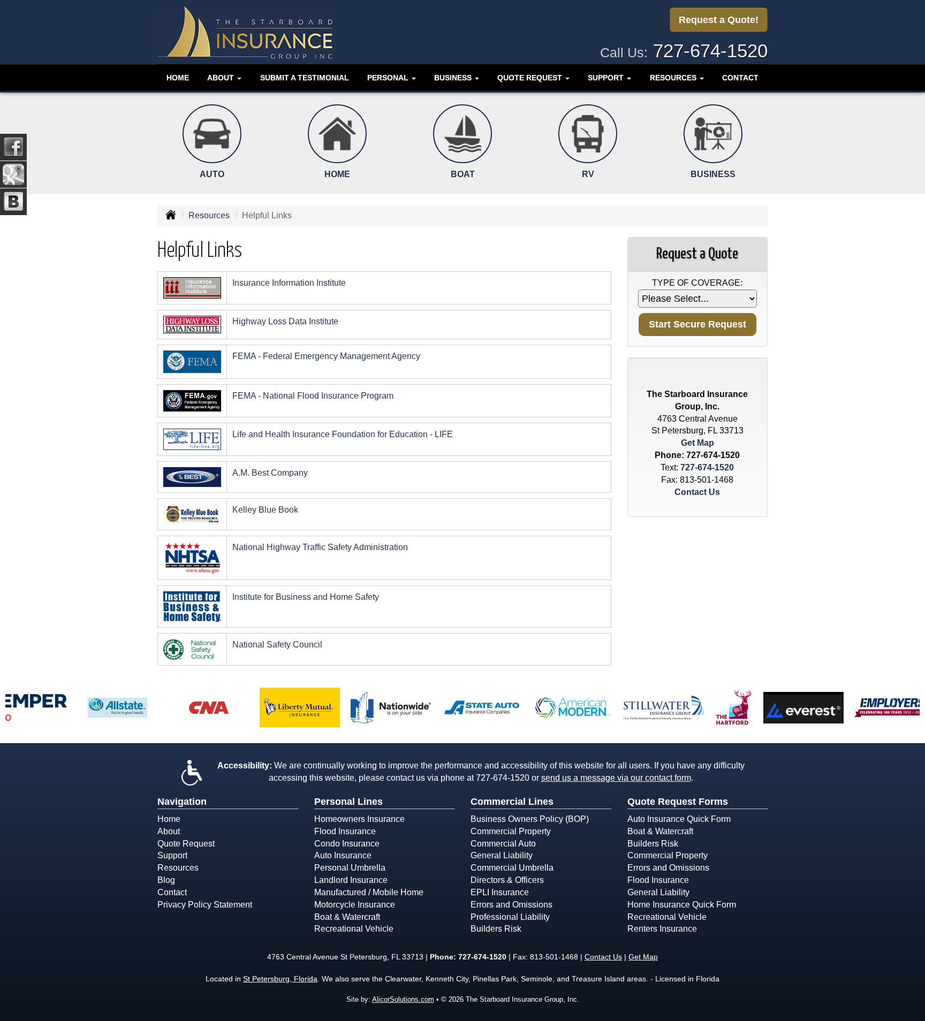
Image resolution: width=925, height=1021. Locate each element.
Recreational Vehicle (353, 928)
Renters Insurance (662, 928)
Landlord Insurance (351, 880)
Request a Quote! (719, 19)
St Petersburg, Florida (280, 978)
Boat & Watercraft (347, 916)
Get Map (697, 442)
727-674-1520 (710, 50)
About (168, 831)
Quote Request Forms (677, 801)
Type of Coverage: (697, 282)
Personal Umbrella (349, 867)
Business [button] (454, 77)
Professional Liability (510, 916)
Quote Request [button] (530, 77)
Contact (740, 77)
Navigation (182, 801)
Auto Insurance (342, 855)
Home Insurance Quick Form (681, 904)
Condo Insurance (347, 843)
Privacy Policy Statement (204, 904)
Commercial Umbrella (512, 867)
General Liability (502, 855)
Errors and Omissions (511, 904)
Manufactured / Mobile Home (368, 892)
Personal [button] (389, 77)
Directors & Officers (507, 880)
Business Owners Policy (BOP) (530, 819)
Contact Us (697, 492)
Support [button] (607, 77)
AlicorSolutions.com (403, 999)
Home (177, 77)
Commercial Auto (503, 843)
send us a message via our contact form (616, 777)
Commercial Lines (512, 801)
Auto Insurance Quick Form (679, 819)
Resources (209, 215)
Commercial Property (511, 831)
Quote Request (186, 843)
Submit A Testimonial (304, 77)
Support (172, 855)
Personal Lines (348, 801)
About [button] (221, 77)
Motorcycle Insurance (354, 904)
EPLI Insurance (500, 892)
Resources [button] (674, 77)
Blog (166, 880)
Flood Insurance (345, 831)
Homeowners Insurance (359, 819)
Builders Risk (496, 928)
